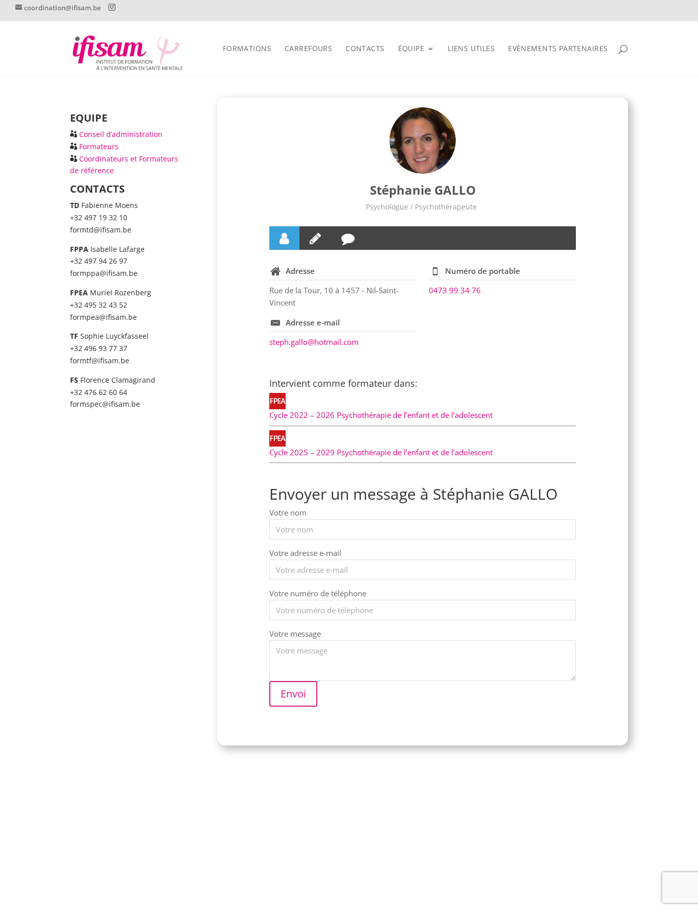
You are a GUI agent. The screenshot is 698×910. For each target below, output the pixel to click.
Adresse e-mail (313, 322)
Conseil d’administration (120, 134)
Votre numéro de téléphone (317, 593)
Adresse (300, 271)
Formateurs (99, 146)
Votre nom (288, 512)
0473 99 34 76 (455, 290)
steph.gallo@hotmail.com (314, 342)
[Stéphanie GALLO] (422, 140)
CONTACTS (364, 49)
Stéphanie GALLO (423, 189)
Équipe (411, 49)
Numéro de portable (482, 271)
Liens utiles (471, 49)
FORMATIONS (247, 49)
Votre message (295, 633)
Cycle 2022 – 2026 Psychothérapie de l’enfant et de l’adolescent (381, 415)
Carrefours (308, 49)
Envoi (293, 694)
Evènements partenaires (558, 49)
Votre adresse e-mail (305, 553)
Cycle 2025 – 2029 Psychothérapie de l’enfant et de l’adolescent (381, 452)
